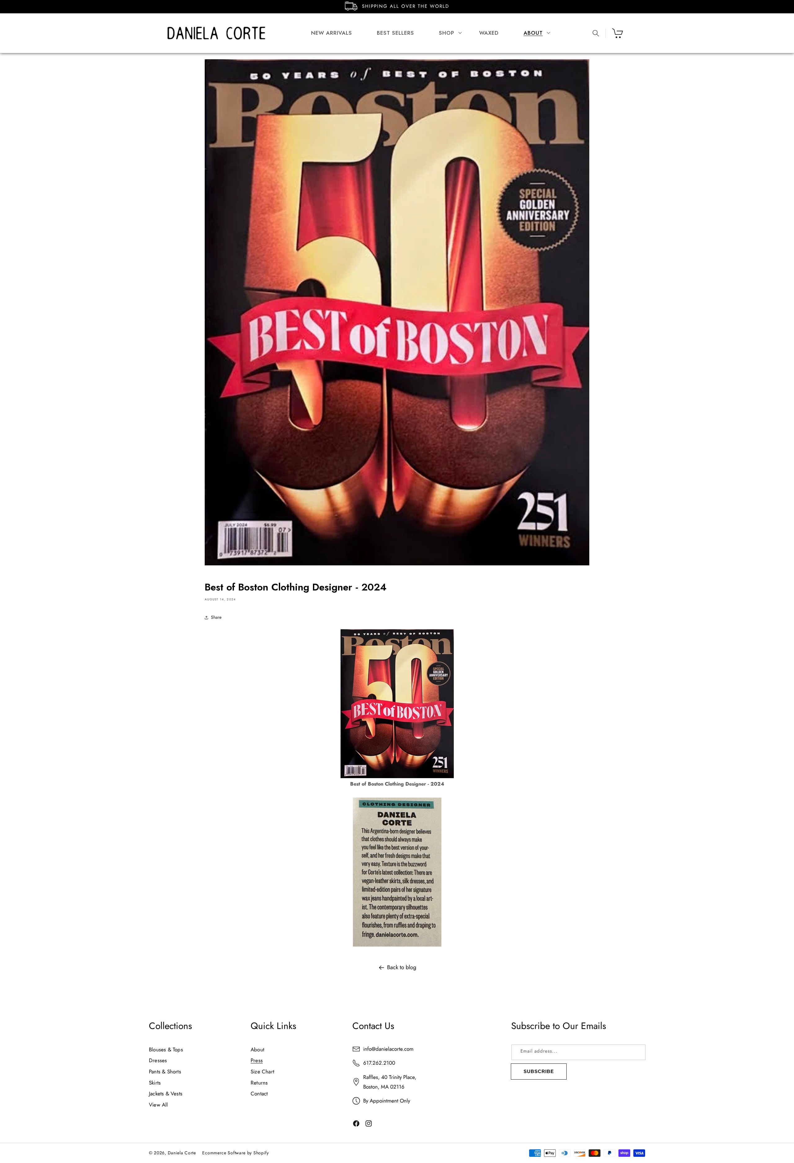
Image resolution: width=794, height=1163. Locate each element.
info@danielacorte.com (388, 1049)
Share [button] (216, 617)
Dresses (158, 1060)
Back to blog (401, 967)
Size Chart (262, 1071)
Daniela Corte (182, 1153)
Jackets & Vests (165, 1094)
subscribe (539, 1071)
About (257, 1049)
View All (158, 1104)
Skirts (155, 1082)
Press (257, 1060)
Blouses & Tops (166, 1049)
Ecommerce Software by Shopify (235, 1153)
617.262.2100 (379, 1063)
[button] (446, 33)
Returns (259, 1082)
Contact (259, 1094)
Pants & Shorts (165, 1071)
